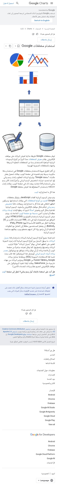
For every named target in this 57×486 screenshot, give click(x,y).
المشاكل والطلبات (49, 359)
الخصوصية (45, 473)
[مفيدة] (37, 34)
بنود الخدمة (51, 379)
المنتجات (38, 29)
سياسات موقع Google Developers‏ (20, 334)
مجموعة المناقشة (30, 294)
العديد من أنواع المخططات (37, 200)
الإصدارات (51, 375)
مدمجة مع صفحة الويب (28, 213)
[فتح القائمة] (51, 3)
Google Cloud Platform (45, 454)
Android (51, 395)
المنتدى (52, 355)
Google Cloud (49, 416)
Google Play (50, 420)
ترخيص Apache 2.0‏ (10, 332)
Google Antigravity (47, 412)
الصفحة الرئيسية (49, 29)
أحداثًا (31, 210)
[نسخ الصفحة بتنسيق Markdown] (10, 46)
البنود (53, 473)
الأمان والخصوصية (49, 383)
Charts (43, 3)
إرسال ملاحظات (46, 39)
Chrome (51, 399)
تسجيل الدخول (8, 3)
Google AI (51, 458)
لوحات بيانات (7, 210)
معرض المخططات (35, 159)
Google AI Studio (48, 407)
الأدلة (22, 29)
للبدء (36, 192)
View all (52, 424)
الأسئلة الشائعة (50, 363)
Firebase (51, 403)
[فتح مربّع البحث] (17, 3)
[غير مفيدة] (33, 34)
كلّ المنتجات (51, 463)
